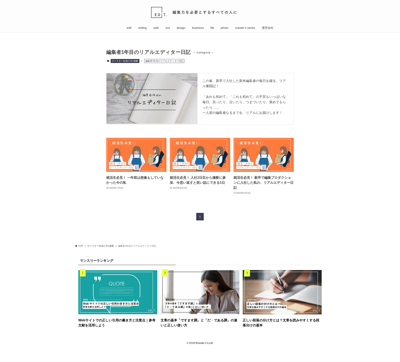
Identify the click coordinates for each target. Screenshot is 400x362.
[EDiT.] (200, 12)
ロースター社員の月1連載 (125, 61)
